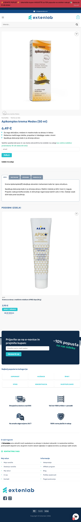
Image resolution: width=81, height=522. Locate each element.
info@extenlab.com (42, 11)
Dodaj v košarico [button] (10, 309)
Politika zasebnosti (49, 475)
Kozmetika (5, 118)
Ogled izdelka (9, 313)
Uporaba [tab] (25, 177)
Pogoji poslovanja (49, 479)
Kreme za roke (15, 118)
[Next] (9, 112)
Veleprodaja (47, 462)
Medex (17, 114)
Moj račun (7, 471)
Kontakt (6, 479)
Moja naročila (8, 462)
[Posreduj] (77, 24)
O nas (6, 475)
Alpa (3, 297)
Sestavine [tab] (14, 177)
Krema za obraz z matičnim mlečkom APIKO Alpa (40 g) (21, 300)
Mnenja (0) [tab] (37, 177)
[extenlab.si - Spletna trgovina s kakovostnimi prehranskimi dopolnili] (40, 17)
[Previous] (3, 323)
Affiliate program (49, 467)
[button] (3, 17)
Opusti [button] (76, 5)
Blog (44, 471)
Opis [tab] (5, 177)
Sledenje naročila (10, 467)
